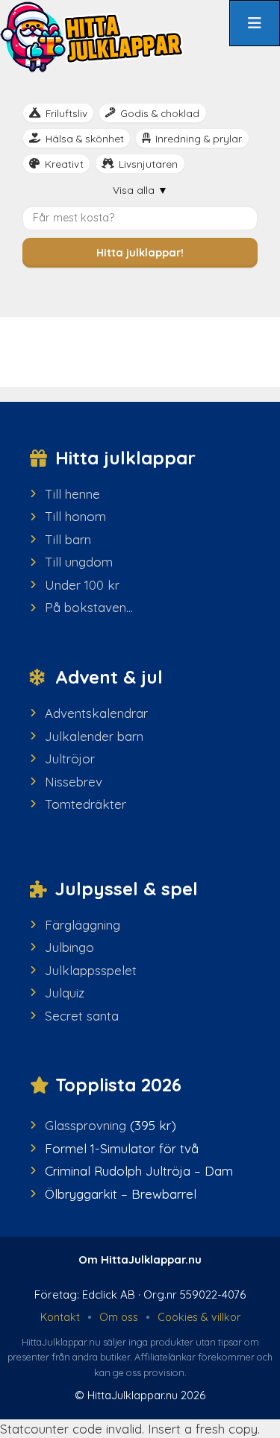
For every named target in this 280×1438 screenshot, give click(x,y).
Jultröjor (70, 758)
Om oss (118, 1317)
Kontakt (60, 1317)
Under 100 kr (82, 585)
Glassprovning (85, 1125)
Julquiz (64, 992)
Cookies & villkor (199, 1317)
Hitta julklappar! (140, 252)
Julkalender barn (94, 736)
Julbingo (69, 947)
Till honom (75, 516)
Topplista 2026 (118, 1084)
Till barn (68, 539)
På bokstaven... (89, 607)
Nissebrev (73, 781)
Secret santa (82, 1016)
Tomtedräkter (85, 804)
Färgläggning (82, 925)
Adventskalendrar (96, 713)
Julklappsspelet (91, 970)
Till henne (72, 494)
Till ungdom (79, 562)
